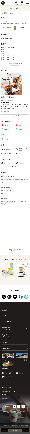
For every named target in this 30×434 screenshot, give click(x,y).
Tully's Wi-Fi (6, 384)
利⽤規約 (5, 398)
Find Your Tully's (6, 328)
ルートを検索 (22, 28)
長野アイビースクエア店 (7, 176)
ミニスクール (5, 277)
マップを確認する (7, 28)
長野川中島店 (4, 198)
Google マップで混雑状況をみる (15, 64)
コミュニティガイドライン (9, 391)
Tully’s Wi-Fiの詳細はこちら (8, 153)
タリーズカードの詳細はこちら (9, 167)
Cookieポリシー (6, 394)
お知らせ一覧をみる (15, 115)
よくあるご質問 (7, 373)
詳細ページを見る (6, 97)
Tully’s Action (6, 335)
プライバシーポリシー (8, 387)
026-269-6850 (7, 38)
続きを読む (4, 111)
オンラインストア (8, 376)
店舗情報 (21, 373)
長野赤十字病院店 (5, 187)
